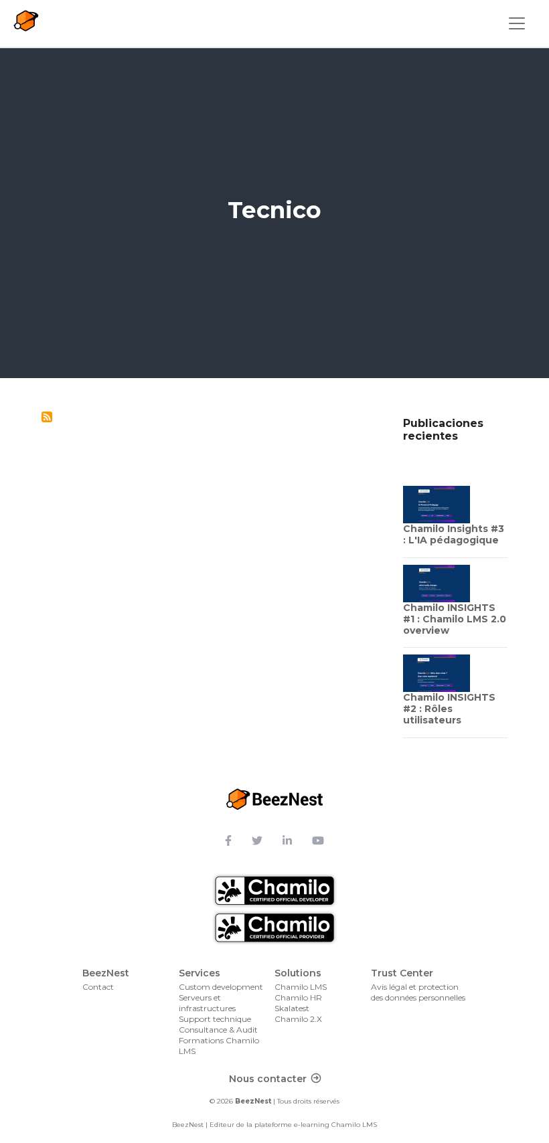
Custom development (221, 987)
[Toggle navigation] (517, 23)
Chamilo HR (298, 997)
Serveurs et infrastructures (207, 1002)
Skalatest (291, 1008)
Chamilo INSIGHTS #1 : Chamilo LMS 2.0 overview (454, 619)
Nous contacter (268, 1079)
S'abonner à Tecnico (47, 417)
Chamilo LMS (300, 987)
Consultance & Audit (218, 1030)
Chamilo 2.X (298, 1019)
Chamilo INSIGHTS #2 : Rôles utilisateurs (449, 708)
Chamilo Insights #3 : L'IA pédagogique (453, 534)
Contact (98, 987)
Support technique (215, 1019)
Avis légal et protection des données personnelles (418, 992)
